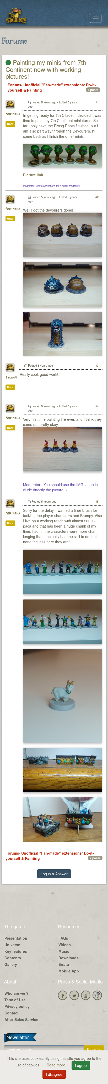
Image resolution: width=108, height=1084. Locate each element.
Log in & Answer (54, 873)
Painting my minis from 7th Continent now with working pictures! (46, 69)
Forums (14, 84)
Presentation (15, 938)
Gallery (10, 964)
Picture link (33, 174)
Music (63, 951)
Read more (56, 1064)
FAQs (63, 938)
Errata (63, 964)
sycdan (11, 378)
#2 (97, 197)
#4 (97, 406)
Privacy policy (17, 1006)
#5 (97, 501)
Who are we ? (16, 993)
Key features (15, 951)
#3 (97, 365)
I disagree (54, 1074)
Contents (12, 957)
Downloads (68, 957)
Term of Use (15, 999)
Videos (64, 944)
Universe (12, 944)
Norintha (13, 114)
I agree (81, 1065)
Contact (11, 1012)
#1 (97, 102)
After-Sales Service (21, 1019)
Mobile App (68, 971)
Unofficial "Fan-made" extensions (53, 84)
